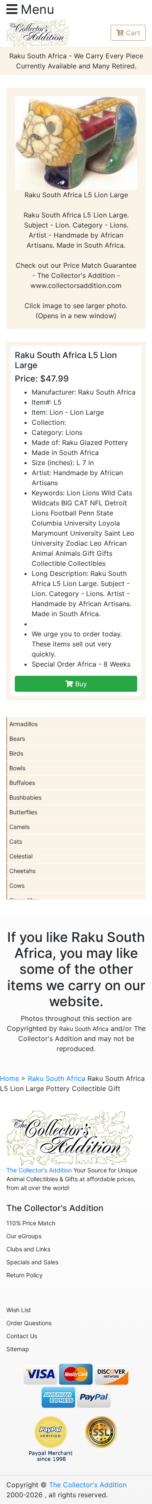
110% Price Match (30, 1223)
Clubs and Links (28, 1249)
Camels (19, 826)
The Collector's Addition (39, 1170)
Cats (15, 841)
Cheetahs (22, 870)
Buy (80, 684)
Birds (16, 753)
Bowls (17, 768)
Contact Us (21, 1335)
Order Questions (29, 1322)
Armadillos (23, 723)
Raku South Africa (84, 1028)
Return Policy (24, 1275)
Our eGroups (23, 1236)
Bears (17, 738)
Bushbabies (25, 797)
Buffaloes (22, 782)
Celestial (21, 856)
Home (9, 1078)
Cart (133, 33)
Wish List (18, 1309)
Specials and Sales (32, 1262)
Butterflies (23, 812)
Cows (16, 885)
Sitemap (17, 1348)
